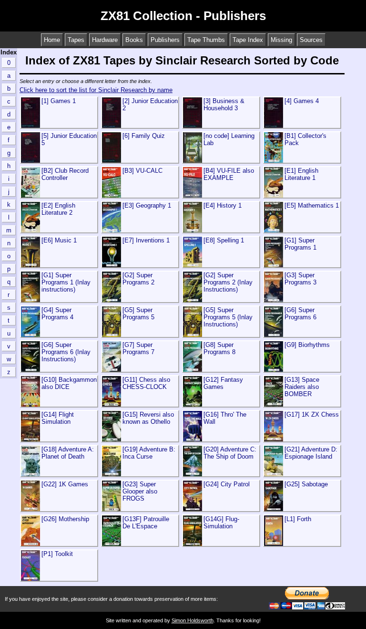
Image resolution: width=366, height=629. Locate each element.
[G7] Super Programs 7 (138, 348)
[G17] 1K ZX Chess (312, 414)
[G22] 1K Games (64, 484)
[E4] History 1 (222, 205)
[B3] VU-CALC (142, 170)
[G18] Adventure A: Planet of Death (67, 453)
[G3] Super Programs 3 (300, 279)
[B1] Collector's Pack (305, 139)
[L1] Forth (298, 519)
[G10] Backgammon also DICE (69, 383)
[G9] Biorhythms (307, 344)
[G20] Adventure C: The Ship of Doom (229, 453)
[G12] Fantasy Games (223, 383)
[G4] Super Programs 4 (57, 313)
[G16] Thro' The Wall (224, 418)
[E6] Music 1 (59, 240)
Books (134, 39)
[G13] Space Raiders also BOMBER (302, 387)
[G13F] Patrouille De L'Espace (145, 522)
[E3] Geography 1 (146, 205)
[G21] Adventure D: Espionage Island (311, 453)
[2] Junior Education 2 (150, 104)
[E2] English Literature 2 (58, 209)
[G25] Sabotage (306, 484)
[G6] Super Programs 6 (300, 313)
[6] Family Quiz (143, 135)
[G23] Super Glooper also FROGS (139, 491)
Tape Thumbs (206, 39)
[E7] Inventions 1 (146, 240)
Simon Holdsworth (193, 620)
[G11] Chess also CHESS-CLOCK (146, 383)
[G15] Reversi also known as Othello (148, 418)
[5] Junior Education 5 (69, 139)
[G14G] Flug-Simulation (221, 522)
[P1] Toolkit (57, 553)
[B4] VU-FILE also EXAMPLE (228, 174)
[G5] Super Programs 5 (138, 313)
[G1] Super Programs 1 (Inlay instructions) (66, 282)
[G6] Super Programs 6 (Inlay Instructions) (66, 352)
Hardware (105, 39)
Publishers (165, 39)
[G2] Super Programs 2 (138, 279)
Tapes (76, 39)
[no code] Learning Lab (228, 139)
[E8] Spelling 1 (223, 240)
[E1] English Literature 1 (301, 174)
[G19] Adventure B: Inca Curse (148, 453)
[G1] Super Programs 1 (300, 244)
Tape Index (248, 39)
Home (52, 39)
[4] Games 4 (302, 101)
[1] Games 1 (58, 101)
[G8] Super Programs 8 (219, 348)
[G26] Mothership (65, 519)
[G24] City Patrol (226, 484)
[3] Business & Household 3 (223, 104)
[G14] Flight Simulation (57, 418)
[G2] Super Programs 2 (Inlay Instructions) (228, 282)
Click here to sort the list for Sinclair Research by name (96, 90)
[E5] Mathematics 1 (312, 205)
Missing (281, 39)
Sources (311, 39)
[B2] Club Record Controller (65, 174)
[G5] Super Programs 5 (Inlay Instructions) (228, 317)
